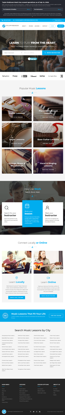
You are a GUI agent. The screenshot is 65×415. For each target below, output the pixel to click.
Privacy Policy (5, 402)
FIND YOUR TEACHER (56, 315)
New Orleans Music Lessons (40, 356)
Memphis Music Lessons (23, 354)
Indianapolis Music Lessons (56, 349)
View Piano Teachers (48, 117)
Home (3, 388)
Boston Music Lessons (55, 338)
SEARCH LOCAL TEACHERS (16, 297)
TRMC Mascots (56, 390)
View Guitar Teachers (17, 117)
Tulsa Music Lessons (38, 365)
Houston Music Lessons (39, 349)
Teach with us (58, 20)
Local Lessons (40, 388)
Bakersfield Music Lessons (7, 338)
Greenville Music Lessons (23, 349)
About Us (4, 390)
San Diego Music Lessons (55, 362)
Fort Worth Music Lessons (39, 346)
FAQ (3, 394)
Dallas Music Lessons (38, 342)
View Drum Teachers (17, 143)
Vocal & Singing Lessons (24, 394)
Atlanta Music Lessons (39, 335)
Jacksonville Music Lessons (8, 351)
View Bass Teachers (48, 143)
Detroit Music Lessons (7, 346)
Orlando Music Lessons (7, 360)
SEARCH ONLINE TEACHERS (48, 295)
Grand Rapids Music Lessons (8, 349)
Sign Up (61, 26)
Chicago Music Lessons (23, 340)
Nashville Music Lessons (23, 356)
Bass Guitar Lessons (23, 390)
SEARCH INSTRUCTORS (53, 52)
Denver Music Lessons (55, 342)
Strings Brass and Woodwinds (25, 398)
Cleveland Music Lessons (55, 340)
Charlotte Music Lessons (7, 340)
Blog (3, 392)
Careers (54, 394)
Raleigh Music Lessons (55, 360)
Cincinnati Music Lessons (39, 340)
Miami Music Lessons (38, 354)
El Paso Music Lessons (23, 346)
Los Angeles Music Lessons (56, 351)
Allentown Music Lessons (23, 335)
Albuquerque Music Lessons (8, 335)
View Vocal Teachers (48, 169)
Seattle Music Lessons (6, 365)
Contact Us (4, 397)
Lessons (37, 26)
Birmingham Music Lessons (40, 338)
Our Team (55, 388)
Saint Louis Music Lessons (23, 362)
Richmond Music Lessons (7, 362)
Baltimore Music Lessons (23, 338)
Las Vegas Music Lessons (39, 351)
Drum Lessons (22, 392)
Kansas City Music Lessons (24, 351)
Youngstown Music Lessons (24, 369)
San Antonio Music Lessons (40, 362)
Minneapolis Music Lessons (8, 356)
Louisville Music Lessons (7, 354)
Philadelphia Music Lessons (24, 360)
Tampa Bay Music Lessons (24, 365)
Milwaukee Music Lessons (55, 354)
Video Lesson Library (41, 392)
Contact (44, 26)
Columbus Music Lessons (23, 342)
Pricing (31, 26)
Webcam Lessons (41, 390)
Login (52, 26)
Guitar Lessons (22, 388)
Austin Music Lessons (54, 335)
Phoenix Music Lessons (39, 360)
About (24, 26)
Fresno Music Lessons (54, 346)
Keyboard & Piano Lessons (24, 397)
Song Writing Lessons (24, 401)
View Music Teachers (17, 169)
